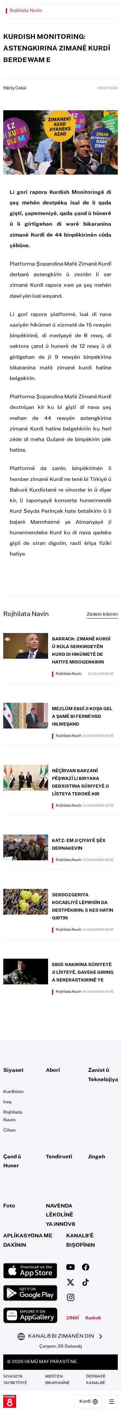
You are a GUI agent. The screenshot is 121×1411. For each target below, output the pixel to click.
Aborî (53, 1070)
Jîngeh (96, 1157)
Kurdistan (13, 1092)
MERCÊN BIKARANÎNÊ (57, 1380)
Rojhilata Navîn (26, 11)
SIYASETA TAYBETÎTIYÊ (15, 1380)
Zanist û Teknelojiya (103, 1075)
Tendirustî (59, 1157)
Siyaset (13, 1070)
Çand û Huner (12, 1162)
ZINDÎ (72, 1318)
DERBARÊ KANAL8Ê (96, 1380)
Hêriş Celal (14, 88)
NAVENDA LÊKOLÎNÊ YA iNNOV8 (60, 1215)
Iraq (7, 1102)
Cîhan (9, 1131)
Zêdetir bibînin (102, 615)
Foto (9, 1206)
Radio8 (93, 1318)
